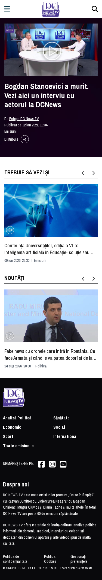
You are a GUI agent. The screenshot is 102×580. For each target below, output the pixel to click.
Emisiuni (10, 131)
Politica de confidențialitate (15, 559)
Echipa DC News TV (24, 118)
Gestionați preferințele (79, 559)
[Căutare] (95, 9)
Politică (41, 366)
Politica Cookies (50, 559)
